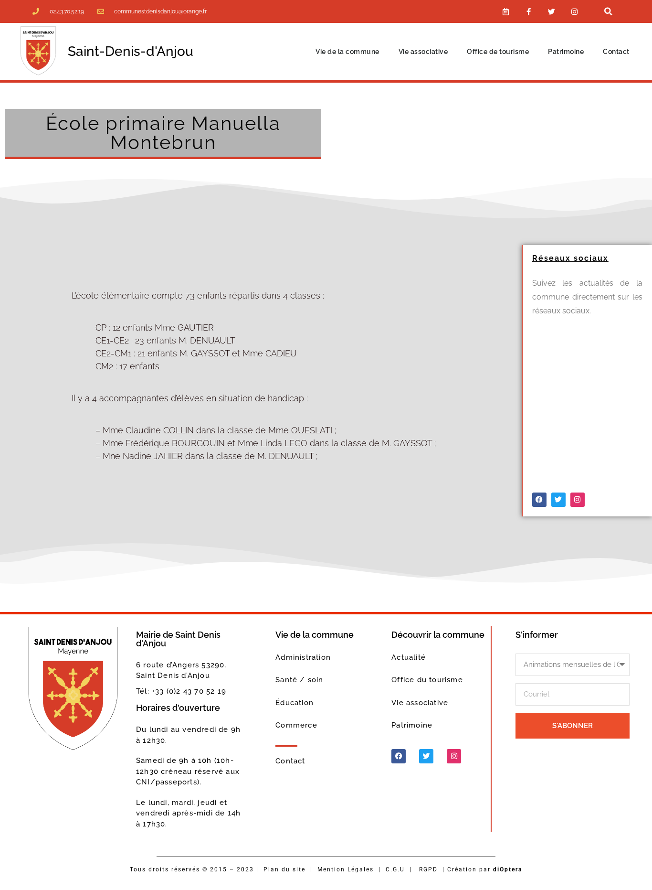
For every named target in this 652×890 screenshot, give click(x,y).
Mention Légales (345, 869)
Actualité (408, 657)
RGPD (428, 869)
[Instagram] (574, 11)
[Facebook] (539, 500)
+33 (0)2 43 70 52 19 (189, 691)
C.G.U (395, 869)
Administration (303, 657)
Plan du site (284, 869)
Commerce (296, 725)
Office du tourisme (427, 680)
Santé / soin (299, 680)
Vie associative (423, 51)
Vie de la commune (347, 51)
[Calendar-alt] (505, 11)
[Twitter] (551, 11)
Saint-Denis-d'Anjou (130, 51)
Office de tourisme (498, 51)
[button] (608, 11)
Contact (616, 51)
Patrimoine (566, 51)
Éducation (294, 702)
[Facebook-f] (528, 11)
